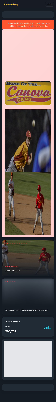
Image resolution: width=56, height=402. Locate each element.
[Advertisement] (28, 14)
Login (50, 4)
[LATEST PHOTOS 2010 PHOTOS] (28, 274)
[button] (42, 4)
